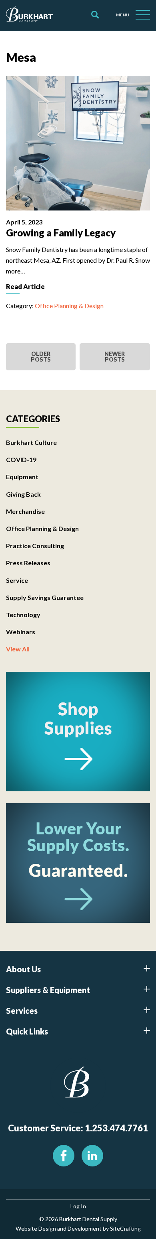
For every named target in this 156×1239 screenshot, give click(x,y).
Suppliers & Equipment (48, 989)
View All (18, 649)
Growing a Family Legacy (61, 232)
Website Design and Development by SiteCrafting (78, 1228)
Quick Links (27, 1031)
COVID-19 (21, 459)
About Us (23, 969)
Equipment (22, 476)
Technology (23, 614)
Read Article (25, 286)
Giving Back (23, 494)
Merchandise (25, 511)
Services (22, 1010)
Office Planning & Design (69, 305)
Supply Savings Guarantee (45, 597)
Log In (78, 1206)
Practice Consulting (35, 545)
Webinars (20, 631)
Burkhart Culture (31, 442)
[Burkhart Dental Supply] (29, 15)
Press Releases (28, 562)
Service (17, 580)
